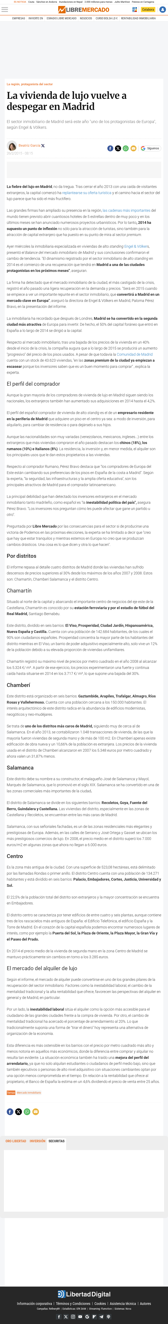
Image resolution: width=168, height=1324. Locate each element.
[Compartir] (110, 148)
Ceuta (31, 2)
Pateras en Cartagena (143, 2)
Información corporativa (34, 1303)
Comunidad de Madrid (135, 354)
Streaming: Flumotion (100, 1308)
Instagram (73, 1317)
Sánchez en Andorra (46, 2)
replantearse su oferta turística (86, 193)
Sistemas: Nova (123, 1308)
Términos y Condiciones (73, 1303)
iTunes (108, 1317)
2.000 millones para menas (98, 2)
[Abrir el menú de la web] (29, 9)
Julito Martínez (122, 2)
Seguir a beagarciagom (43, 145)
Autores (145, 1303)
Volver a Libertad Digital (134, 9)
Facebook (59, 1317)
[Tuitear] (118, 148)
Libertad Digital (84, 1294)
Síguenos (153, 148)
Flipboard (94, 1317)
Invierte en (35, 18)
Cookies (100, 1303)
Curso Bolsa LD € (107, 18)
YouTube (80, 1317)
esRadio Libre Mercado (61, 18)
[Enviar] (126, 148)
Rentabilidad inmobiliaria (138, 18)
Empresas (18, 18)
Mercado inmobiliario (29, 1092)
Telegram (101, 1317)
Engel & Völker (135, 246)
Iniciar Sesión (162, 9)
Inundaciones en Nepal (71, 2)
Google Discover (87, 1317)
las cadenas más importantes (126, 210)
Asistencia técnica (123, 1303)
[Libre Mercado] (83, 9)
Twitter (66, 1317)
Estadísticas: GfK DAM (74, 1308)
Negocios (86, 18)
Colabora (148, 10)
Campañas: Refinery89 (48, 1308)
